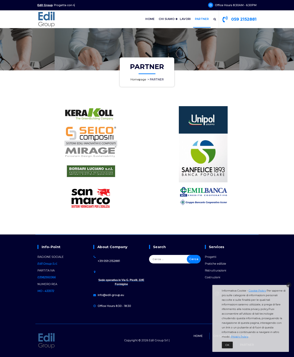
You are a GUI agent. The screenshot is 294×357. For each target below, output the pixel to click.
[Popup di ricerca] (214, 19)
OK (227, 345)
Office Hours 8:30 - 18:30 (114, 306)
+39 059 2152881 (109, 261)
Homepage (138, 79)
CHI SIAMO (167, 19)
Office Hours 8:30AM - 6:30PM (236, 5)
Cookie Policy (257, 290)
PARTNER (202, 19)
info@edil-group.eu (111, 295)
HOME (149, 19)
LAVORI (185, 19)
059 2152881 (244, 19)
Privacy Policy (239, 336)
